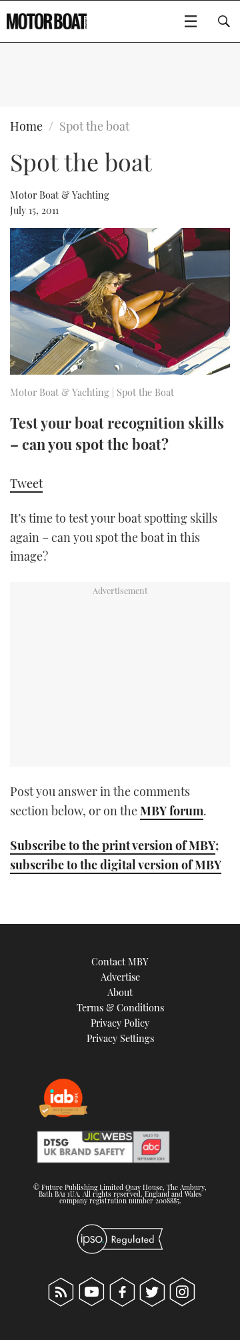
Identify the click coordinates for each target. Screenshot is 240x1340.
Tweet (26, 483)
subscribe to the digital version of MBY (115, 865)
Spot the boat (94, 126)
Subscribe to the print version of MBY (112, 845)
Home (26, 126)
